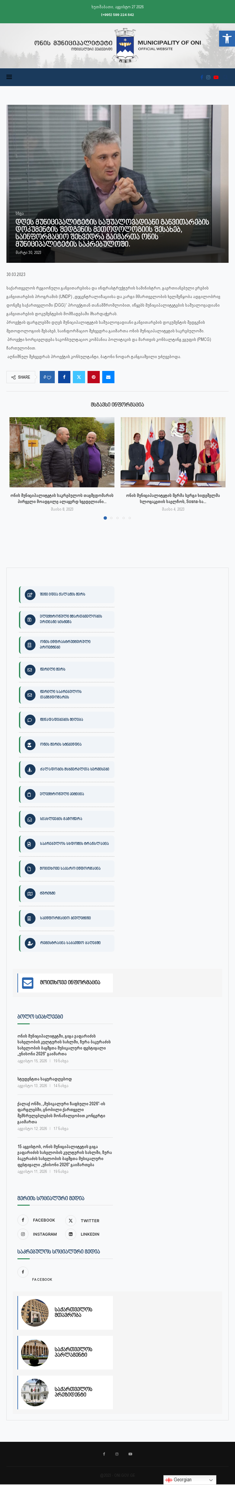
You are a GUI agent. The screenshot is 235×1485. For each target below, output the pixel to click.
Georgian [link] (182, 1480)
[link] (227, 39)
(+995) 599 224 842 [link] (117, 15)
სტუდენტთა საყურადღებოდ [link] (44, 1078)
